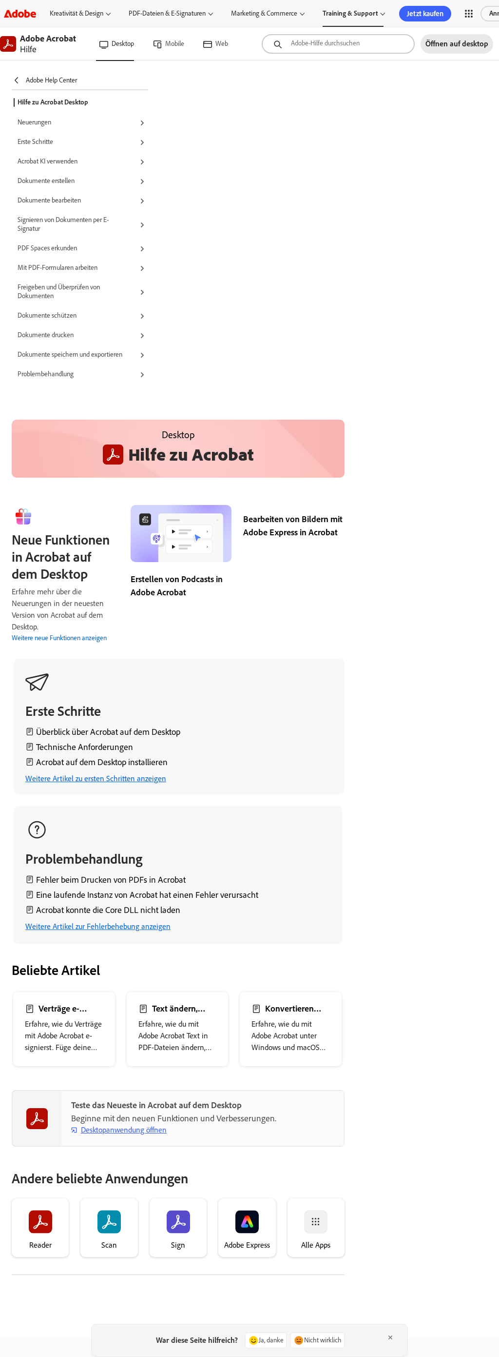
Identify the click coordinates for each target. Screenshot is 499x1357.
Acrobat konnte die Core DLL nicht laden (108, 910)
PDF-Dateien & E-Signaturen (167, 13)
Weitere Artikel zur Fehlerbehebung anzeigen (98, 926)
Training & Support (350, 13)
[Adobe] (20, 13)
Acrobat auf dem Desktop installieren (102, 762)
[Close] (390, 1337)
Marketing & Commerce (264, 13)
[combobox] (338, 44)
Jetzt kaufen (425, 13)
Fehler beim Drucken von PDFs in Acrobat (111, 879)
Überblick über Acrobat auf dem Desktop (108, 732)
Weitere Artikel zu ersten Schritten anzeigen (95, 778)
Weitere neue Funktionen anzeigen (59, 638)
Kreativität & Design (76, 13)
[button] (469, 13)
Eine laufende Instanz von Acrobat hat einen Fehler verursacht (147, 895)
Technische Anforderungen (84, 747)
